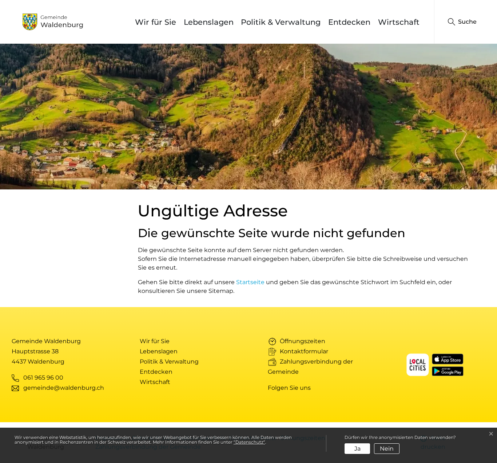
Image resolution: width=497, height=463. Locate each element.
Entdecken (349, 22)
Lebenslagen (209, 22)
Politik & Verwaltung (281, 22)
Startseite (250, 282)
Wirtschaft (399, 22)
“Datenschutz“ (249, 442)
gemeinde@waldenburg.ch (63, 387)
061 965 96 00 (43, 377)
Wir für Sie (155, 22)
